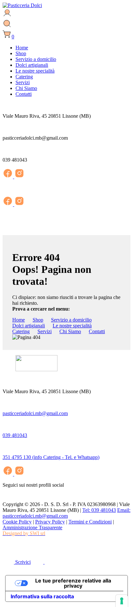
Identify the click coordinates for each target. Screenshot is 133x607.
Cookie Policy (17, 521)
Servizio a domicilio (35, 59)
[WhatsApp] (7, 549)
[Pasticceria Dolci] (22, 5)
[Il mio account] (7, 16)
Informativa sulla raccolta (42, 596)
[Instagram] (19, 176)
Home (21, 47)
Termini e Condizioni (90, 521)
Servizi (22, 82)
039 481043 (15, 435)
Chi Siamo (26, 88)
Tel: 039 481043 (99, 510)
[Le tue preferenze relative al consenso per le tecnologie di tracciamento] (122, 601)
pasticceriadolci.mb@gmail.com (35, 413)
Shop (20, 53)
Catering (24, 76)
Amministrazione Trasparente (32, 527)
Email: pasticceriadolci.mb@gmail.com (66, 513)
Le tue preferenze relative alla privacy (73, 583)
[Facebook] (8, 176)
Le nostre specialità (35, 71)
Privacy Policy (50, 521)
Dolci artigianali (31, 65)
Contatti (23, 94)
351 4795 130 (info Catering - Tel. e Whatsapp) (51, 457)
